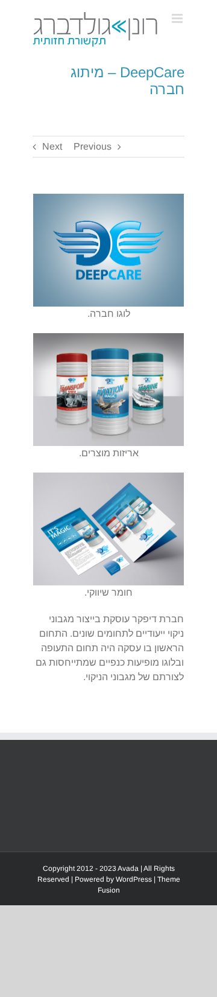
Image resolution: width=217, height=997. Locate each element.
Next (52, 146)
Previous (93, 146)
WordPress (134, 879)
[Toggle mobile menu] (178, 18)
